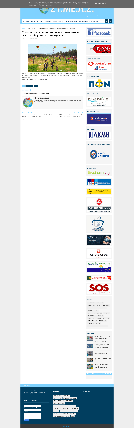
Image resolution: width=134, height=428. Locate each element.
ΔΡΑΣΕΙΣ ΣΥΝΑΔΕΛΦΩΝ (103, 305)
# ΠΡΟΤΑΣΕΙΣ (29, 86)
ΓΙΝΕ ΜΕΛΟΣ (47, 21)
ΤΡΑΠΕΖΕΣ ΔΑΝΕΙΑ (93, 326)
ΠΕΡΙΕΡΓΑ (106, 313)
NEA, (38, 38)
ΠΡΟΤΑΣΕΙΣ (30, 28)
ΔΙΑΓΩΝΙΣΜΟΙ (91, 305)
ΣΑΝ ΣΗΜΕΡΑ (91, 318)
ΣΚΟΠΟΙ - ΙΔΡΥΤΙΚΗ (36, 21)
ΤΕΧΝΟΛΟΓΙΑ (102, 320)
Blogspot (72, 426)
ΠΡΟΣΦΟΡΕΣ (91, 315)
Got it (104, 3)
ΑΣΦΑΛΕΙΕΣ (100, 302)
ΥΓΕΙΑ (101, 326)
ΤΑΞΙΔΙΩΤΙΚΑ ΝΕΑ (92, 320)
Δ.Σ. (27, 21)
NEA (35, 28)
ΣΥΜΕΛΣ (99, 318)
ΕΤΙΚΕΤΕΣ (108, 374)
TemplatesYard (64, 426)
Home (24, 28)
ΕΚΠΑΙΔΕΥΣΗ (91, 308)
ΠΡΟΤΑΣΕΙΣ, (34, 38)
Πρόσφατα (90, 374)
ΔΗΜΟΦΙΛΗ (99, 374)
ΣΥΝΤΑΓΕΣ (106, 318)
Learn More (97, 3)
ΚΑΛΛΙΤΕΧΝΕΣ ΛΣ (84, 21)
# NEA (35, 86)
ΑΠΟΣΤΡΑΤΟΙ (91, 302)
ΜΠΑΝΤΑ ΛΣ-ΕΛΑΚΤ (72, 21)
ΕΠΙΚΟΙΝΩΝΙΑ (95, 21)
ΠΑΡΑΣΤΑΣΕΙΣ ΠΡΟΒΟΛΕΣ (95, 313)
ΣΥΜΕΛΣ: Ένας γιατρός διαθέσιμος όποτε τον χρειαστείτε (101, 353)
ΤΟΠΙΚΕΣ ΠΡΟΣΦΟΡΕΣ (94, 323)
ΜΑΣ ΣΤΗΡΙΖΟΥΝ (58, 21)
